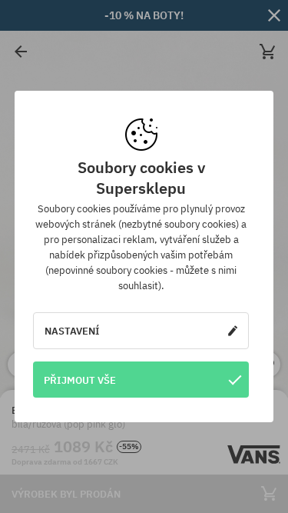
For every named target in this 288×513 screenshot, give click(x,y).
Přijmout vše (80, 380)
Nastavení (72, 331)
